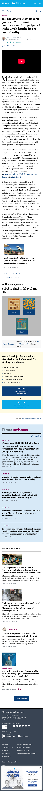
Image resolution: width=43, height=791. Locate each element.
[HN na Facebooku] (17, 726)
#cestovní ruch (18, 274)
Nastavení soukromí (23, 750)
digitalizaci (16, 177)
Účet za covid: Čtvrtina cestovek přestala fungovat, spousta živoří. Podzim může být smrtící (19, 260)
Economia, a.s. (15, 715)
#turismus (7, 274)
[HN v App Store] (23, 736)
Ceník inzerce (6, 756)
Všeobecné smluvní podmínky (26, 753)
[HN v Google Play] (9, 736)
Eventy (4, 765)
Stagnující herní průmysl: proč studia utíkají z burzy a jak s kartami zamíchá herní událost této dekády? (20, 673)
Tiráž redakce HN (7, 747)
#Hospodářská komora (11, 278)
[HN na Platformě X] (14, 726)
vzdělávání (20, 174)
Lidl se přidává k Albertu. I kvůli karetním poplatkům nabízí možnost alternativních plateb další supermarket (21, 570)
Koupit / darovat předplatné (11, 762)
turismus (20, 430)
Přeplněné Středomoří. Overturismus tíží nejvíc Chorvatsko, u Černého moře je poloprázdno (21, 513)
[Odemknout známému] (40, 11)
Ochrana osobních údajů (24, 744)
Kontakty (5, 744)
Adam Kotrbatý (11, 37)
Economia (5, 750)
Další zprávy (21, 698)
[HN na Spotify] (26, 726)
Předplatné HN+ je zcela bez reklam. (31, 418)
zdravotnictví (9, 174)
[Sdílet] (37, 11)
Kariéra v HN (6, 753)
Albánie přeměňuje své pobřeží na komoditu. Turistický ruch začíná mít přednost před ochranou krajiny (19, 495)
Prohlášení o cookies (23, 747)
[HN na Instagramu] (20, 726)
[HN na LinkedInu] (23, 726)
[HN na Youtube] (29, 726)
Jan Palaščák (13, 629)
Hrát (14, 312)
